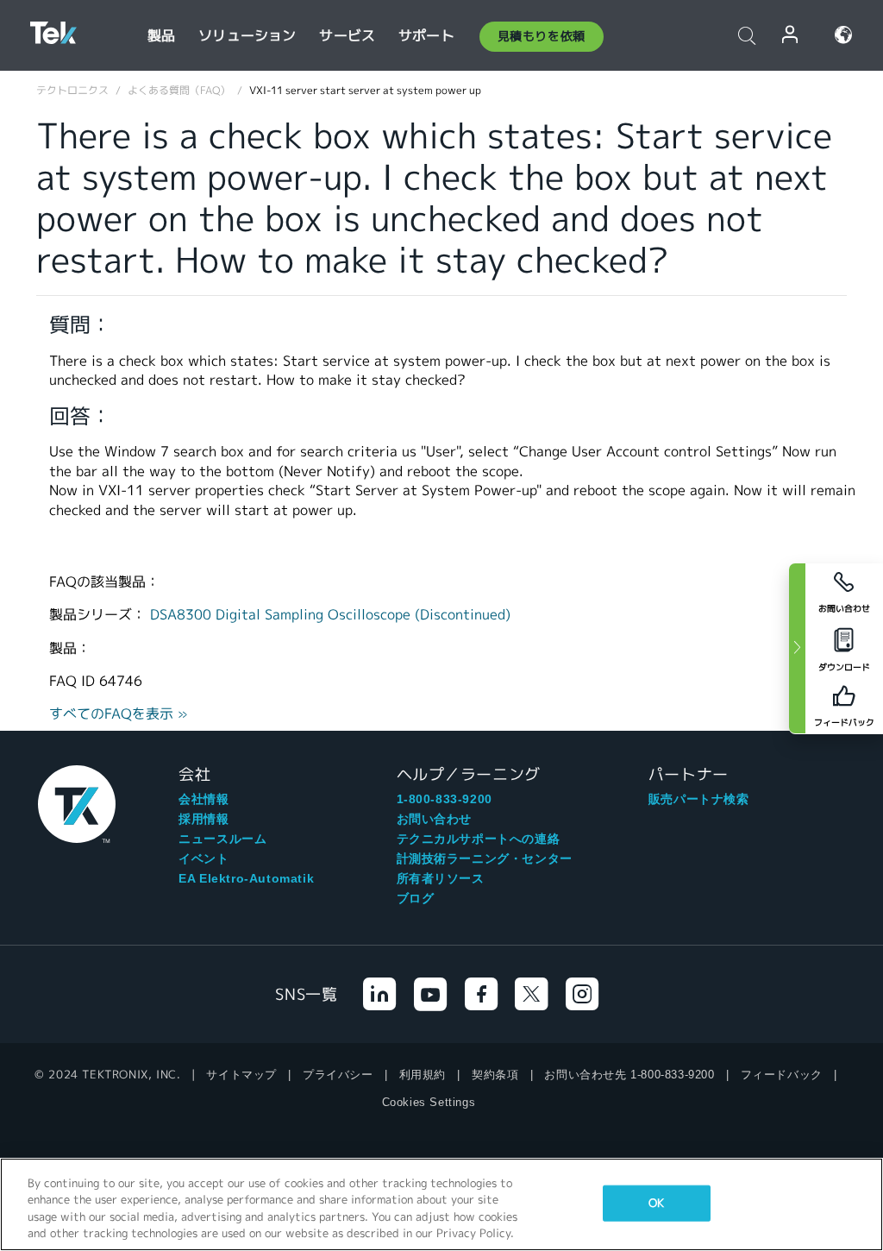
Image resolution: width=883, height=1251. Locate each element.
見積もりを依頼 (542, 36)
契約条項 (495, 1074)
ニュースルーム (222, 839)
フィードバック (782, 1074)
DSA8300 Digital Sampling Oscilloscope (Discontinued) (330, 615)
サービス (347, 36)
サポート (426, 36)
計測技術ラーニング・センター (485, 858)
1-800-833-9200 (444, 799)
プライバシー (338, 1074)
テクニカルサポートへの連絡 (478, 839)
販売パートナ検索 (698, 799)
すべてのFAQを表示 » (118, 714)
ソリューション (247, 36)
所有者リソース (441, 878)
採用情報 (203, 819)
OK (656, 1203)
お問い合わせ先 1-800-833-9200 (629, 1074)
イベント (203, 858)
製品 (161, 36)
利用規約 (422, 1074)
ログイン (790, 34)
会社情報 (203, 799)
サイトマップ (241, 1074)
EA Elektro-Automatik (246, 878)
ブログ (416, 898)
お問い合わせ (435, 819)
